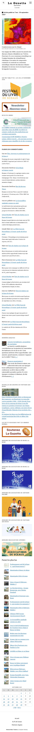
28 (17, 705)
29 (21, 705)
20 (13, 702)
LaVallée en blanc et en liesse (19, 651)
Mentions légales (17, 725)
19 (8, 702)
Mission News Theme (11, 729)
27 (13, 705)
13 (13, 699)
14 (17, 699)
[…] (16, 357)
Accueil (17, 718)
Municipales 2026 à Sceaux (19, 576)
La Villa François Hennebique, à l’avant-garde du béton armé (14, 231)
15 (21, 699)
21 (17, 702)
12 (8, 699)
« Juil (14, 707)
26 (8, 705)
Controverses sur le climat (11, 47)
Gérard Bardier (7, 215)
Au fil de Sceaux (17, 721)
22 (21, 702)
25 (4, 705)
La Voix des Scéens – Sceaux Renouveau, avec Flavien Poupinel (19, 590)
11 (4, 699)
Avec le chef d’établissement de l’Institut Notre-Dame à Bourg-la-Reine (19, 628)
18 (4, 702)
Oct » (19, 707)
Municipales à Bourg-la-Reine (19, 570)
